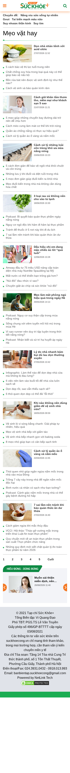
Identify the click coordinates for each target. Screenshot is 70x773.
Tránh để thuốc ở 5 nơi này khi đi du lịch (30, 229)
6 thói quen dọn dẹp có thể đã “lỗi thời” (30, 393)
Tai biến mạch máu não (27, 19)
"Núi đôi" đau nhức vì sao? (22, 280)
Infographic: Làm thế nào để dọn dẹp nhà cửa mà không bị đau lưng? (34, 374)
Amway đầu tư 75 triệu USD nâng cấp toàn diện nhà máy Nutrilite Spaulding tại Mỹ (32, 269)
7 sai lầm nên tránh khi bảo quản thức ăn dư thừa (33, 236)
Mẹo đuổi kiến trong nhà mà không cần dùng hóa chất (33, 185)
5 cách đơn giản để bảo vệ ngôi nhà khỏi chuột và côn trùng (35, 167)
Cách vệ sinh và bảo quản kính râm (28, 88)
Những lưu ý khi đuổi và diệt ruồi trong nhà (32, 173)
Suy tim (38, 23)
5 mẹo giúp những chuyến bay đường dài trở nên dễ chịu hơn (33, 119)
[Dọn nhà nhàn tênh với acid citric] (17, 53)
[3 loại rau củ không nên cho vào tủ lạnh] (17, 203)
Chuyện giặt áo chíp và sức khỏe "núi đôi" (31, 285)
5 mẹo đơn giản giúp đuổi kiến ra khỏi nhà (32, 178)
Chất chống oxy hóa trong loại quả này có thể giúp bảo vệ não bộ (34, 73)
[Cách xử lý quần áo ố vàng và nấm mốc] (17, 458)
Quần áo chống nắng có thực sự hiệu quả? (32, 130)
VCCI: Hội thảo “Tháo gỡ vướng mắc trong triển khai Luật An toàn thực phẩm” (32, 532)
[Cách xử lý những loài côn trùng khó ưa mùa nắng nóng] (17, 152)
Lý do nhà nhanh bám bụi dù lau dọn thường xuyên (49, 355)
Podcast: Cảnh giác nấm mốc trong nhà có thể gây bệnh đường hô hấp (34, 494)
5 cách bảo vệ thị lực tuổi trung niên (28, 66)
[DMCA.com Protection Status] (35, 682)
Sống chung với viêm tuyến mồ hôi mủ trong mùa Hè (33, 325)
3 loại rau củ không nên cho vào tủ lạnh (49, 197)
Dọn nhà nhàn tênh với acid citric (49, 48)
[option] (35, 584)
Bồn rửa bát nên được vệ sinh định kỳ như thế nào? (34, 81)
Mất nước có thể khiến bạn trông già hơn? (32, 275)
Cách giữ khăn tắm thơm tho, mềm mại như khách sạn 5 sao (50, 100)
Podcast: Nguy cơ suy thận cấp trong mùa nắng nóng (32, 317)
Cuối (51, 559)
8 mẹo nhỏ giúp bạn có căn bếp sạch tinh (31, 441)
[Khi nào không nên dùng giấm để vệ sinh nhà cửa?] (17, 410)
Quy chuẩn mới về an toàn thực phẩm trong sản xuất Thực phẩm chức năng (33, 540)
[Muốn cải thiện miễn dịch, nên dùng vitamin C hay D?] (20, 584)
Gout (6, 19)
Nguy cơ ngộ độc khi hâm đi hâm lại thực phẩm (35, 224)
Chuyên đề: (10, 15)
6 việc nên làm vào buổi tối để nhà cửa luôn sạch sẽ (33, 382)
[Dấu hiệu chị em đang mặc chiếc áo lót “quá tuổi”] (17, 253)
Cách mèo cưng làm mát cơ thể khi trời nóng (33, 125)
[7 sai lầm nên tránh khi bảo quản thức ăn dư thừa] (17, 511)
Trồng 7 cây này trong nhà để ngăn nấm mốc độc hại (33, 481)
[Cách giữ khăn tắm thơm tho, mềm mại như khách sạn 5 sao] (17, 104)
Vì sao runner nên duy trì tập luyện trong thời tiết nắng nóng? (33, 333)
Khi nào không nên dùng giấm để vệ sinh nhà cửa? (50, 406)
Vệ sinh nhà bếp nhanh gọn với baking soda (33, 436)
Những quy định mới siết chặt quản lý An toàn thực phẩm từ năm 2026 (34, 548)
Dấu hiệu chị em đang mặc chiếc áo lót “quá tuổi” (48, 250)
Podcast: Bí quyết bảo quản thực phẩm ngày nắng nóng (33, 218)
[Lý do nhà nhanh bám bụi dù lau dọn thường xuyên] (17, 358)
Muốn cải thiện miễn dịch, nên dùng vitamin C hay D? (47, 579)
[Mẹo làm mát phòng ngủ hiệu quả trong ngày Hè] (17, 301)
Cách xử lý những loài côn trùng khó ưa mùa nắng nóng (48, 148)
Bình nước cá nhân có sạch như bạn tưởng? (33, 487)
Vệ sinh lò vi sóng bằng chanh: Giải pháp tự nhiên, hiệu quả (33, 425)
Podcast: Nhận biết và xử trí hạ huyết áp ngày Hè (34, 341)
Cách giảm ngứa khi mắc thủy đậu (27, 525)
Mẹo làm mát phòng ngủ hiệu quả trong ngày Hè (50, 296)
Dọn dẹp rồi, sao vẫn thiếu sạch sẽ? (28, 388)
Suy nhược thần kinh (17, 23)
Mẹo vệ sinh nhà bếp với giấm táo (27, 431)
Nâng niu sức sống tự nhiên (39, 15)
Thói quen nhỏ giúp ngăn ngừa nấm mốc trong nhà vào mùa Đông (34, 473)
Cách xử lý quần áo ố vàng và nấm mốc (30, 135)
